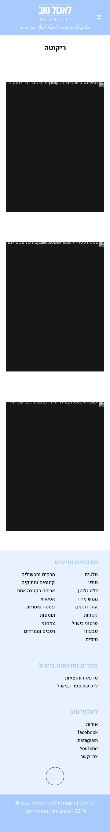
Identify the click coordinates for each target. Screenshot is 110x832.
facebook (88, 732)
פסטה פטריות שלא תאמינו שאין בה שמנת (55, 229)
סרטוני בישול (85, 623)
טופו (93, 582)
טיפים (92, 639)
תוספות (47, 615)
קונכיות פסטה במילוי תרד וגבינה (55, 389)
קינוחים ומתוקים (38, 582)
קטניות (91, 615)
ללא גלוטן (88, 590)
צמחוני (48, 623)
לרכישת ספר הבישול (77, 686)
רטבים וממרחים (39, 631)
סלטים (91, 574)
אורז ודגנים (86, 607)
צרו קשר (89, 756)
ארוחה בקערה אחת (36, 590)
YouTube (89, 748)
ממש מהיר (87, 599)
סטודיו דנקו (37, 811)
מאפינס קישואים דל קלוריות (55, 65)
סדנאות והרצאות (81, 678)
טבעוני (91, 631)
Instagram (87, 740)
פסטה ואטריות (40, 607)
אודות (92, 724)
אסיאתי (48, 599)
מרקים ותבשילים (38, 574)
